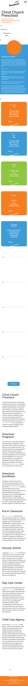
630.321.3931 (14, 681)
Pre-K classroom (8, 516)
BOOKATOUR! (7, 30)
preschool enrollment (14, 486)
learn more (14, 124)
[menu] (25, 2)
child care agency (14, 624)
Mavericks (18, 683)
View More (13, 384)
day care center (10, 589)
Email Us (23, 680)
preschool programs (14, 464)
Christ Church (15, 679)
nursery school (13, 553)
